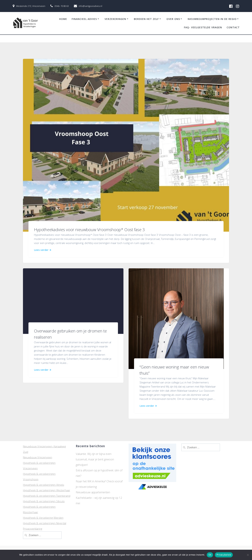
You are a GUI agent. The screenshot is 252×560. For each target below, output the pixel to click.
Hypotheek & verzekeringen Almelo (43, 484)
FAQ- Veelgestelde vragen (203, 27)
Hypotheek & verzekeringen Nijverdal (44, 523)
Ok (210, 554)
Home (63, 19)
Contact (233, 27)
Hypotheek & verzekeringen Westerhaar (46, 490)
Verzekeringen (115, 19)
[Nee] (247, 555)
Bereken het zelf (146, 19)
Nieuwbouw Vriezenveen (37, 457)
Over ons (173, 19)
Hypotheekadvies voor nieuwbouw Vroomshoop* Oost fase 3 (89, 229)
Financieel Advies (84, 19)
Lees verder (41, 250)
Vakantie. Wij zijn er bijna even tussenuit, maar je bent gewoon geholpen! (95, 459)
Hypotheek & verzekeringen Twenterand (46, 495)
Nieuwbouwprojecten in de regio (212, 19)
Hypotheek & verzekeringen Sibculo (44, 501)
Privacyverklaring (32, 528)
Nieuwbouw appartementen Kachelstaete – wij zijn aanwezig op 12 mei (99, 497)
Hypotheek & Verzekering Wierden (43, 517)
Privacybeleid (224, 554)
